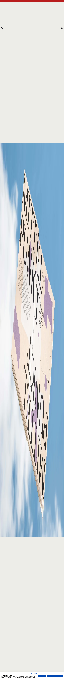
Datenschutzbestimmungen (33, 673)
